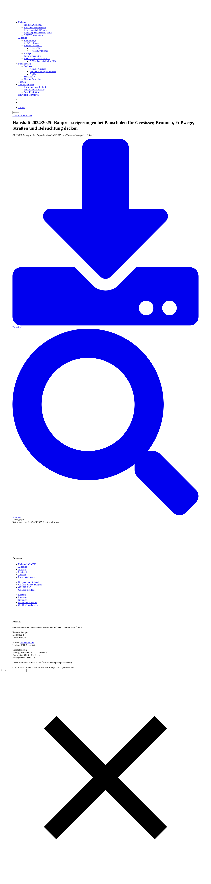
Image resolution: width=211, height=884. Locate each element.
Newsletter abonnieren (28, 95)
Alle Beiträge (30, 40)
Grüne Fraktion (27, 642)
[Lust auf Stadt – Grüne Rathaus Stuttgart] (105, 9)
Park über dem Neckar (34, 89)
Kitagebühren (36, 48)
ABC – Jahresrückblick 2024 (43, 61)
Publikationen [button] (24, 63)
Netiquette (23, 600)
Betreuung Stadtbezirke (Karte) (38, 32)
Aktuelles (22, 38)
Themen (22, 82)
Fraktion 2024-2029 (33, 25)
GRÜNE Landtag (26, 590)
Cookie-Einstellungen (28, 605)
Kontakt (22, 595)
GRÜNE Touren (31, 43)
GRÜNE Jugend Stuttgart (30, 584)
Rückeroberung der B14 (35, 87)
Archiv (33, 74)
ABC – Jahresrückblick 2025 (37, 58)
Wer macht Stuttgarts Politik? (43, 71)
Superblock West (31, 92)
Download (17, 327)
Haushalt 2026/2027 (33, 45)
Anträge (27, 53)
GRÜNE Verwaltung (33, 35)
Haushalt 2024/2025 (39, 51)
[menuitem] (108, 29)
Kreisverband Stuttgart (28, 582)
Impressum (23, 597)
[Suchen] (25, 112)
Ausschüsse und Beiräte (35, 27)
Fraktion (22, 22)
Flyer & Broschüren (33, 79)
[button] (21, 107)
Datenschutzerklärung (28, 602)
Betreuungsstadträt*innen (35, 30)
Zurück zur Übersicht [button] (22, 115)
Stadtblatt (28, 66)
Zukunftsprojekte (26, 84)
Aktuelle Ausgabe (38, 69)
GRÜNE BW (24, 587)
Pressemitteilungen (32, 56)
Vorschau (16, 517)
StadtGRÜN (29, 76)
